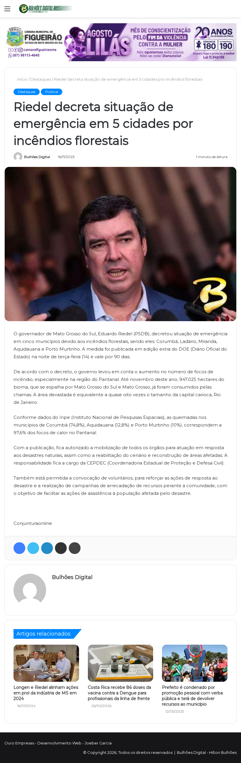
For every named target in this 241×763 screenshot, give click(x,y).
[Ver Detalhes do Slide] (120, 42)
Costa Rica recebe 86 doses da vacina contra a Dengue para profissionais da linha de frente (119, 693)
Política (51, 91)
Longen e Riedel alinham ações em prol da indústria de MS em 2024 (46, 693)
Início (21, 79)
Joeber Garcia (98, 743)
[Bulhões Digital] (47, 8)
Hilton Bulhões (223, 752)
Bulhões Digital (37, 157)
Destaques (40, 79)
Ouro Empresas (19, 743)
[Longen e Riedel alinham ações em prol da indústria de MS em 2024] (46, 663)
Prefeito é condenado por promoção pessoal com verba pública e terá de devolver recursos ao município (192, 696)
